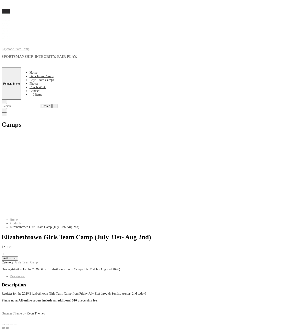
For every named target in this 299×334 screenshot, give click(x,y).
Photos (33, 83)
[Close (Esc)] (3, 324)
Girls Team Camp (26, 262)
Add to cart (9, 258)
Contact (34, 90)
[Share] (7, 324)
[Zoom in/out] (15, 324)
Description (17, 276)
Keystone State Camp (15, 49)
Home (33, 72)
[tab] (153, 276)
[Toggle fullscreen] (11, 324)
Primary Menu (11, 83)
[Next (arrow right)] (7, 328)
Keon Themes (36, 313)
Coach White (37, 87)
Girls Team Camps (41, 76)
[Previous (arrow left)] (3, 328)
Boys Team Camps (41, 80)
